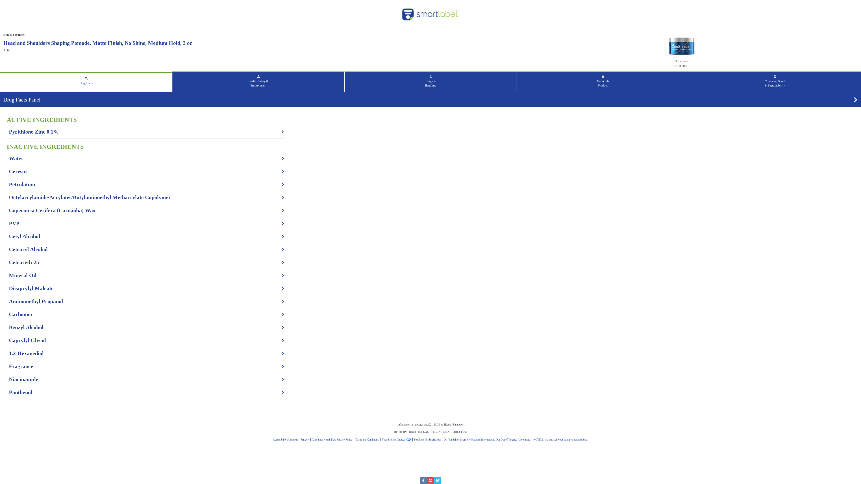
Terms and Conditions (367, 439)
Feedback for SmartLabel (427, 439)
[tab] (86, 81)
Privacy (305, 439)
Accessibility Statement (285, 439)
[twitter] (437, 480)
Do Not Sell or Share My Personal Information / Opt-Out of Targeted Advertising (487, 439)
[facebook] (423, 480)
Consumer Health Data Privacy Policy (332, 439)
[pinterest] (430, 480)
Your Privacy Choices (393, 439)
